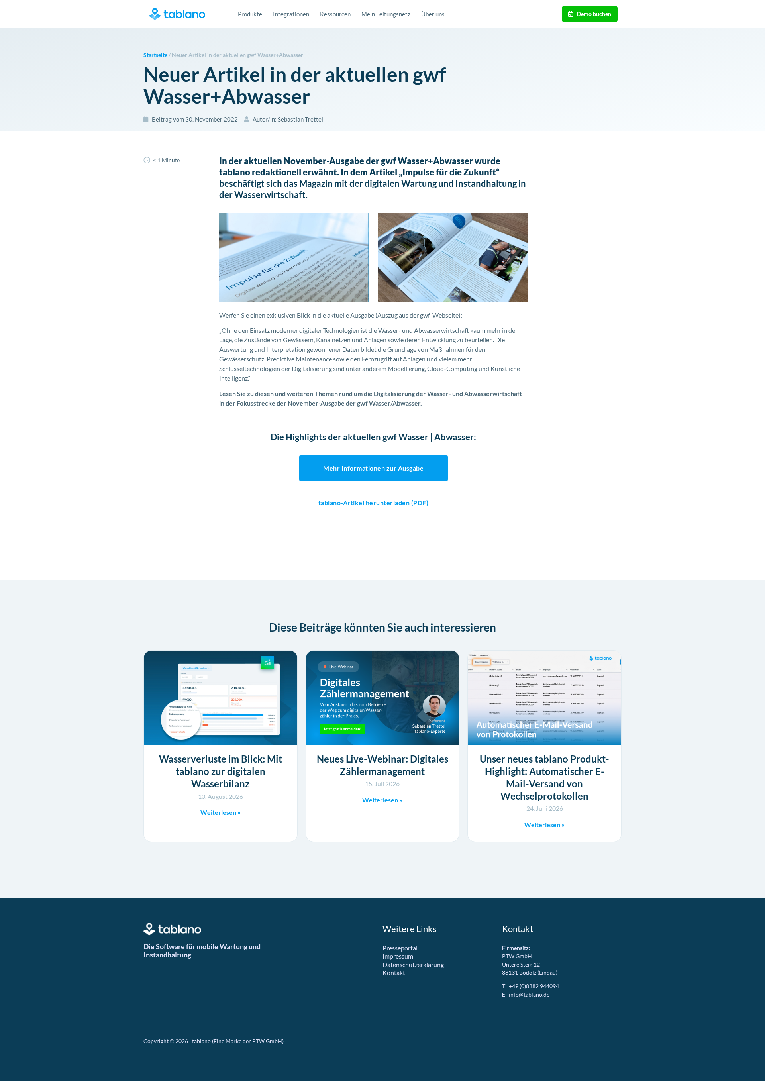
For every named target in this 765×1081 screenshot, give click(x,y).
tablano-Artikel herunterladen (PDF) (373, 502)
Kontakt (393, 972)
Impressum (397, 956)
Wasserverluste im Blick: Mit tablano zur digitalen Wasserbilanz (220, 771)
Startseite (155, 55)
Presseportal (400, 948)
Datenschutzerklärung (413, 964)
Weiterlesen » (220, 812)
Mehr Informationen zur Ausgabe (373, 468)
